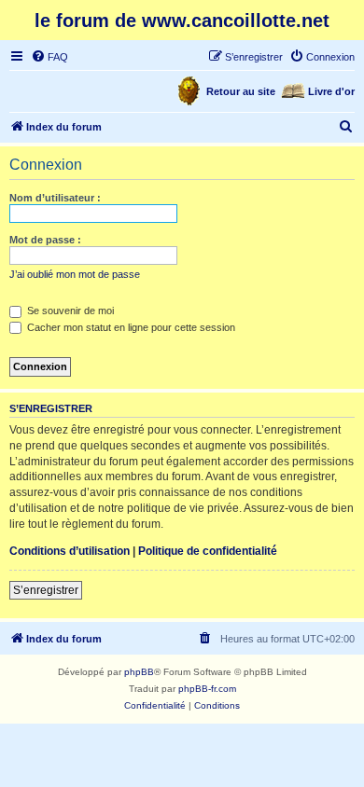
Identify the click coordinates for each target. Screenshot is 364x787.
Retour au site (240, 91)
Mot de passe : (45, 239)
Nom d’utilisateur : (55, 197)
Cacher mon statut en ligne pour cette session (129, 327)
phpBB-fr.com (207, 688)
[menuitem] (49, 57)
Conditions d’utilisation (69, 551)
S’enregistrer (45, 590)
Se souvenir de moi (69, 310)
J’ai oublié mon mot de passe (74, 274)
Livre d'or (331, 91)
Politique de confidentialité (207, 551)
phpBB (139, 672)
